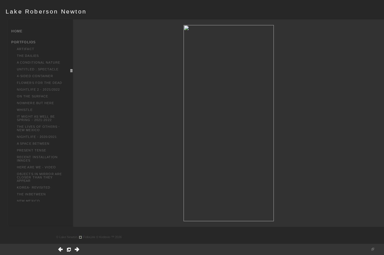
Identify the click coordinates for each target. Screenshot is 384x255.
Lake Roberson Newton (46, 11)
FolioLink (89, 237)
